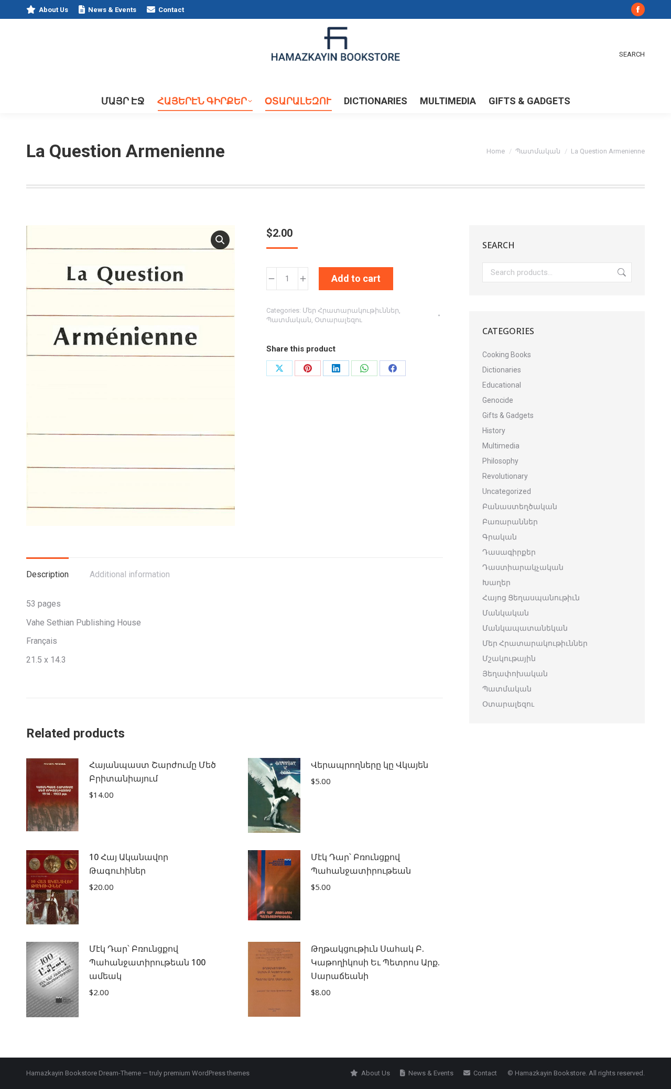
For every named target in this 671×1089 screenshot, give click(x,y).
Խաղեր (496, 582)
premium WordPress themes (207, 1073)
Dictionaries (501, 370)
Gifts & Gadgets (508, 415)
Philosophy (500, 461)
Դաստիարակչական (523, 567)
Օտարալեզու (338, 320)
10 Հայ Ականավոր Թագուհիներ (128, 863)
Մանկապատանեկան (525, 628)
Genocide (497, 400)
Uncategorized (506, 491)
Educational (501, 385)
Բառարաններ (510, 522)
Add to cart (356, 278)
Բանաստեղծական (519, 506)
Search (620, 272)
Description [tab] (47, 574)
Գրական (499, 537)
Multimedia (501, 446)
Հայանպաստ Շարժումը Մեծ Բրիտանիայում (152, 771)
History (493, 430)
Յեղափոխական (515, 673)
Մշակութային (509, 658)
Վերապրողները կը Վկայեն (369, 765)
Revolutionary (505, 476)
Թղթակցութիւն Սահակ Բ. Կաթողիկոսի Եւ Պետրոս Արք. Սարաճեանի (375, 962)
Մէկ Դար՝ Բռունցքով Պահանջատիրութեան (361, 863)
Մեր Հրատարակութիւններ (350, 310)
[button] (220, 239)
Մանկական (505, 613)
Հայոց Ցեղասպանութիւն (531, 597)
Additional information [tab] (130, 574)
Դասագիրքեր (509, 552)
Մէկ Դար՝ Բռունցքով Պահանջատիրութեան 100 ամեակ (147, 962)
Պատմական (288, 320)
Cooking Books (506, 354)
